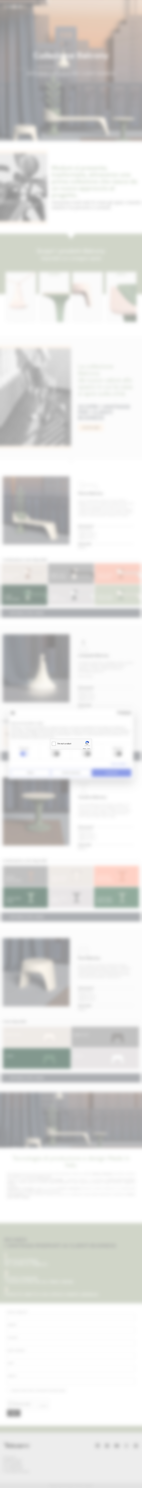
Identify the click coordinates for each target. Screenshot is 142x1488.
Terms (88, 748)
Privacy (84, 748)
